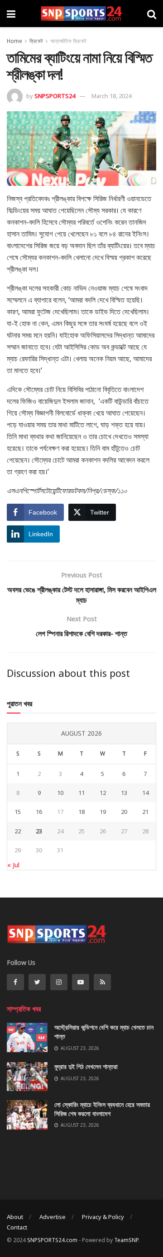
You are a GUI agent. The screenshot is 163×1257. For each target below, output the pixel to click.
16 (39, 812)
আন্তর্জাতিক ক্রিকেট (68, 41)
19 (103, 812)
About (15, 1217)
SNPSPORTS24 (54, 96)
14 (145, 793)
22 (17, 831)
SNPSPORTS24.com (52, 1240)
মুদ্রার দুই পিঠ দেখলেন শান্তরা (86, 1066)
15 (17, 812)
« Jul (13, 864)
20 (124, 812)
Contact (17, 1227)
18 (81, 812)
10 (60, 793)
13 (124, 793)
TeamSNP (126, 1240)
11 (81, 793)
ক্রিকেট (36, 41)
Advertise (52, 1217)
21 (145, 812)
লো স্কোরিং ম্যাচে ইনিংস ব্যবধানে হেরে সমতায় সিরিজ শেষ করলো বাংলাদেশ (102, 1109)
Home (14, 41)
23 (39, 831)
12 (103, 793)
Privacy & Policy (103, 1217)
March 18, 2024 (111, 96)
